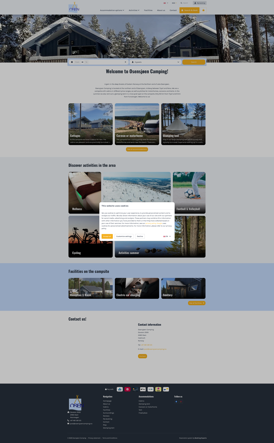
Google (159, 223)
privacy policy (151, 223)
